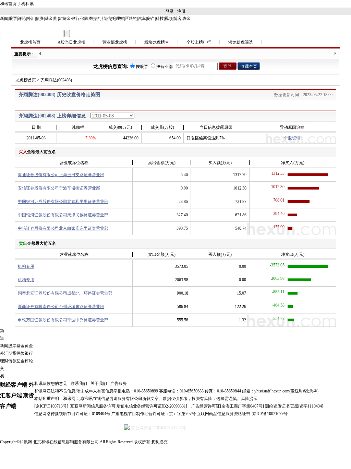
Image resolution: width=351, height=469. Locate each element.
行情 (102, 18)
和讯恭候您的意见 (50, 383)
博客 (177, 18)
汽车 (142, 18)
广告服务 (118, 383)
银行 (75, 18)
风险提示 (249, 398)
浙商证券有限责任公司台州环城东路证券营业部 (61, 306)
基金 (49, 18)
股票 (13, 18)
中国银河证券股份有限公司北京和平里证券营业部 (63, 201)
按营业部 (164, 66)
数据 (93, 18)
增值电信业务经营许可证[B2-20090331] (152, 406)
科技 (160, 18)
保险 (84, 18)
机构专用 (26, 266)
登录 (170, 11)
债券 (40, 18)
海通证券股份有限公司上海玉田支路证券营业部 (61, 174)
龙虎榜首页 (30, 42)
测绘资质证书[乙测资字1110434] (294, 406)
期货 (57, 18)
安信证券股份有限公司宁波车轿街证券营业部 (59, 188)
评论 (22, 18)
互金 (20, 360)
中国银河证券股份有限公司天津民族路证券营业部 (63, 215)
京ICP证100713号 (51, 406)
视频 (169, 18)
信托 (111, 18)
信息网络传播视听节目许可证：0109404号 (72, 413)
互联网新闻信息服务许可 (93, 406)
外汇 (31, 18)
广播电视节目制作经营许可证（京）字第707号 (153, 413)
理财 (120, 18)
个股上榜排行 (198, 42)
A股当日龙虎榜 (71, 42)
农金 (186, 18)
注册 (181, 11)
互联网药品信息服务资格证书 (223, 413)
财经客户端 (13, 385)
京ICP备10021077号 (270, 413)
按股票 (142, 66)
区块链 (131, 18)
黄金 (66, 18)
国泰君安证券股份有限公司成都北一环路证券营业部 (65, 293)
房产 (151, 18)
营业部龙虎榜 (114, 42)
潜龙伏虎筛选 (240, 42)
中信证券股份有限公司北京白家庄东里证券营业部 (63, 228)
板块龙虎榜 (154, 42)
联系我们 (79, 383)
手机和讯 (25, 3)
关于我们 (98, 383)
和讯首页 (8, 3)
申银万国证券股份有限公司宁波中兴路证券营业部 (63, 320)
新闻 (4, 18)
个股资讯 (292, 138)
